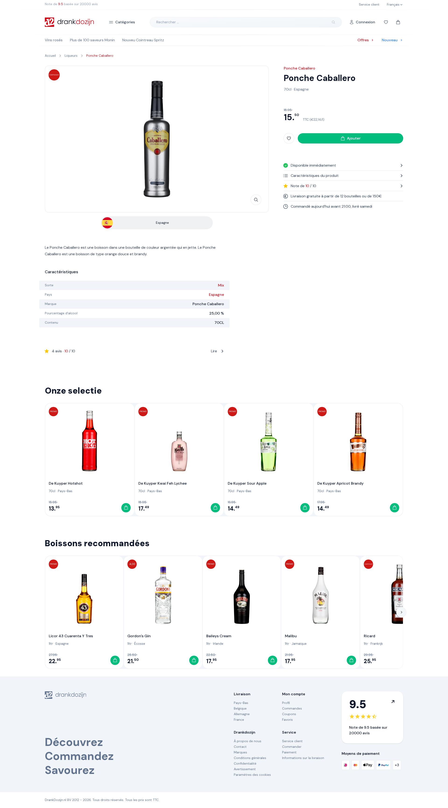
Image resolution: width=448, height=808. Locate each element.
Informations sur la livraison (303, 758)
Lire (134, 351)
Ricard (369, 635)
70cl (287, 89)
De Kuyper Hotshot (66, 483)
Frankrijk (377, 643)
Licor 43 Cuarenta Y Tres (71, 635)
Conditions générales (250, 758)
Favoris (287, 719)
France (239, 719)
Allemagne (242, 714)
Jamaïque (299, 643)
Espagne (216, 294)
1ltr (51, 643)
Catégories (125, 22)
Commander (291, 747)
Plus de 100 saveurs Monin (92, 40)
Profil (286, 703)
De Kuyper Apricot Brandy (340, 483)
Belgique (240, 708)
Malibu (291, 635)
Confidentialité (245, 763)
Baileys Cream (218, 635)
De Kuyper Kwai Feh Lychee (162, 483)
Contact (240, 747)
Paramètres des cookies (252, 775)
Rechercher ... (167, 22)
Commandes (292, 708)
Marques (240, 752)
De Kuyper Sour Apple (247, 483)
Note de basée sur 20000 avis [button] (71, 4)
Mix (221, 285)
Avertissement (245, 769)
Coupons (289, 714)
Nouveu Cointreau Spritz (143, 40)
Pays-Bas (65, 491)
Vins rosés (54, 40)
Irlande (218, 643)
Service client (292, 741)
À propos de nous (247, 741)
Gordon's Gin (139, 635)
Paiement (289, 752)
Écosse (139, 643)
